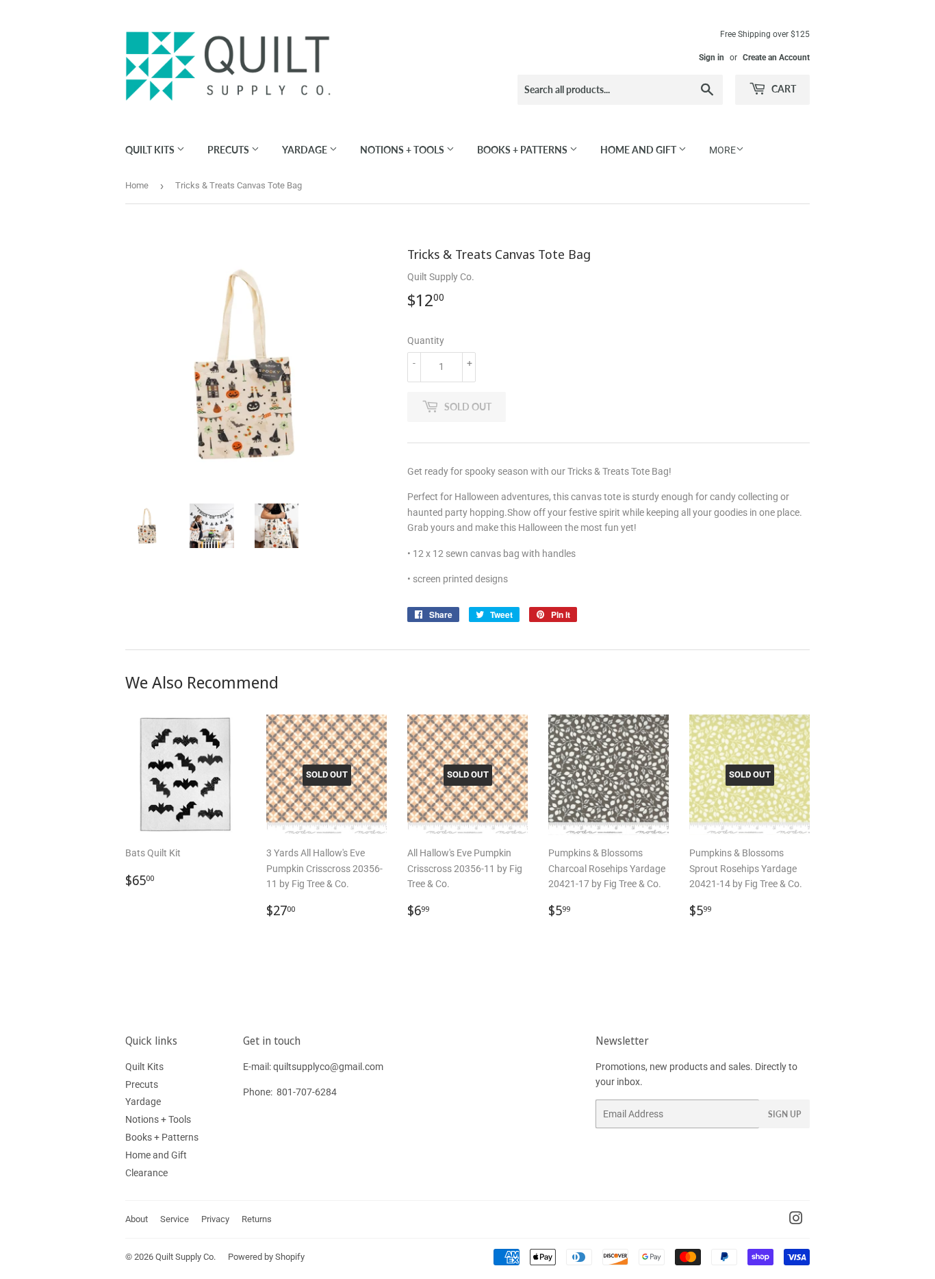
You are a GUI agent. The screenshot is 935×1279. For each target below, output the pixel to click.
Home (137, 185)
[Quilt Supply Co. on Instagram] (796, 1220)
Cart (782, 89)
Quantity (425, 340)
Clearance (146, 1172)
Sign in (711, 57)
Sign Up (784, 1114)
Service (174, 1219)
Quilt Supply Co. (185, 1257)
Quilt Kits (151, 150)
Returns (257, 1219)
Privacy (215, 1219)
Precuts (229, 150)
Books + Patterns (523, 150)
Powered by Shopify (266, 1257)
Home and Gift (639, 150)
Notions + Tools (403, 150)
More (722, 150)
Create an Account (776, 57)
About (136, 1219)
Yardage (305, 150)
